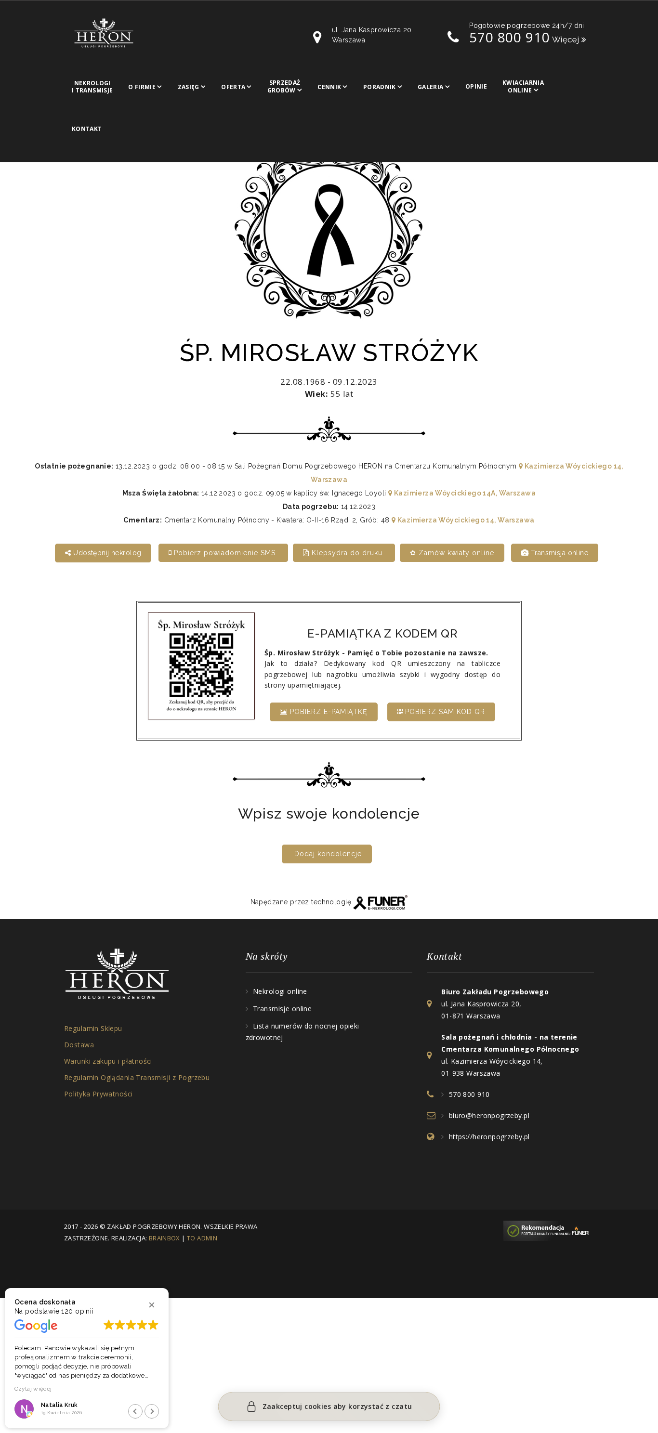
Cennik (329, 87)
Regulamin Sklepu (93, 1028)
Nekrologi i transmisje (92, 86)
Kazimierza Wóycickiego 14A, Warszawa (464, 493)
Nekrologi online (280, 991)
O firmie (142, 87)
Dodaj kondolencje (328, 854)
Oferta (233, 87)
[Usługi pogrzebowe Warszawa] (548, 1229)
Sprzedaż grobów (284, 86)
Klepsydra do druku (347, 553)
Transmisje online (282, 1008)
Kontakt (87, 129)
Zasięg (188, 87)
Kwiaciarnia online (523, 86)
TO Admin (202, 1238)
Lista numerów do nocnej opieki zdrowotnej (302, 1031)
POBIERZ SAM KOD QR (444, 712)
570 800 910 (509, 37)
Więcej (567, 39)
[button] (152, 1305)
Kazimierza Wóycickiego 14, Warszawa (464, 520)
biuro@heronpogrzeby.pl (489, 1115)
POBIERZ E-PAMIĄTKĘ (328, 712)
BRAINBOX (164, 1238)
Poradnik (379, 87)
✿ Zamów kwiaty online (452, 553)
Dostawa (79, 1044)
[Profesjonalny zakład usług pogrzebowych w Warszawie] (104, 32)
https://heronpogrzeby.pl (489, 1136)
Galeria (431, 87)
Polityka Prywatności (98, 1093)
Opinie (476, 86)
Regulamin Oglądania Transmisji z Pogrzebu (137, 1077)
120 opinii (77, 1311)
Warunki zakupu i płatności (108, 1061)
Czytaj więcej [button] (33, 1388)
